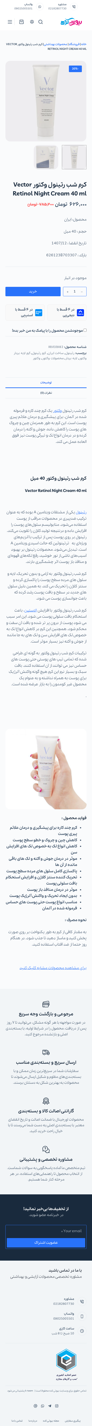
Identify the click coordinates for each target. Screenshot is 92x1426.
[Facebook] (57, 1406)
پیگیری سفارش (73, 1420)
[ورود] (32, 21)
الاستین (30, 610)
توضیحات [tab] (46, 383)
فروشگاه (74, 44)
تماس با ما (17, 1420)
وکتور (36, 358)
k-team (29, 1391)
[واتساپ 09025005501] (40, 7)
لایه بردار (71, 358)
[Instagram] (42, 1406)
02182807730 (57, 9)
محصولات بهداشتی (55, 44)
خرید (33, 291)
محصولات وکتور (53, 358)
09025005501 (23, 9)
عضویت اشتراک (46, 1242)
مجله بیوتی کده (51, 1420)
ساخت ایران (56, 353)
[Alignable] (35, 1406)
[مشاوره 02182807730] (74, 7)
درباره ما (33, 1420)
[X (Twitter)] (49, 1406)
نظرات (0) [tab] (46, 393)
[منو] (10, 22)
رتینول (69, 353)
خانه (84, 44)
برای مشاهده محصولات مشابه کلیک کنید (53, 968)
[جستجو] (40, 22)
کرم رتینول (39, 353)
